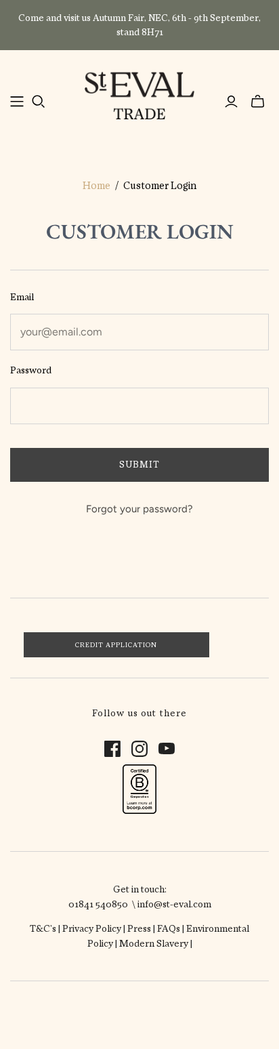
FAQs (168, 928)
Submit (139, 464)
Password (30, 370)
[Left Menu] (17, 101)
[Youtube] (166, 749)
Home (96, 186)
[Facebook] (112, 749)
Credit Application (116, 645)
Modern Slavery (154, 943)
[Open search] (38, 101)
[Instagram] (139, 749)
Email (22, 296)
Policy (108, 928)
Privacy (78, 928)
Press (139, 928)
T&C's (43, 928)
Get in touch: (140, 889)
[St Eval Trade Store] (139, 93)
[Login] (231, 101)
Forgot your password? (139, 509)
